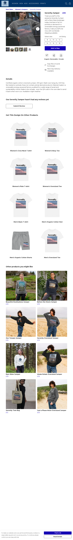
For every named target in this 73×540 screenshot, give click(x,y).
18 (59, 43)
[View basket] (70, 3)
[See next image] (38, 29)
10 (53, 40)
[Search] (66, 3)
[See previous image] (8, 29)
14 (47, 43)
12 (59, 40)
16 (53, 43)
